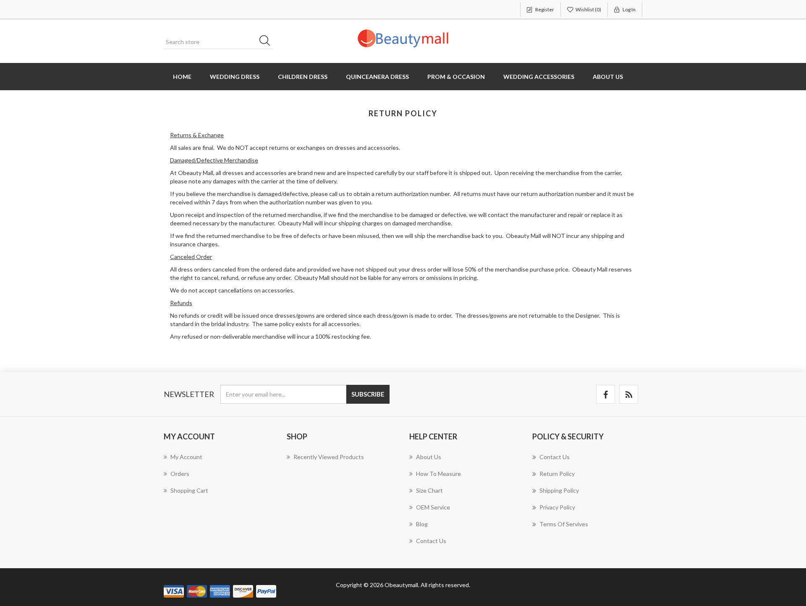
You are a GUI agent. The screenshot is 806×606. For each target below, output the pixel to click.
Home (182, 76)
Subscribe (368, 394)
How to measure (438, 473)
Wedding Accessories (538, 76)
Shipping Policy (559, 490)
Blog (422, 524)
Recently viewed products (328, 456)
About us (608, 76)
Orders (179, 473)
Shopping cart (189, 490)
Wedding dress (234, 76)
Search (267, 42)
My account (186, 456)
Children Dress (302, 76)
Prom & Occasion (456, 76)
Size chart (429, 490)
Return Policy (557, 473)
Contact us (431, 540)
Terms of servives (563, 524)
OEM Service (433, 507)
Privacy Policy (557, 507)
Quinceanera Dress (377, 76)
